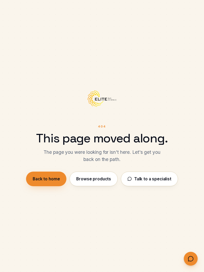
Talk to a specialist (152, 178)
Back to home (46, 178)
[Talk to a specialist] (191, 259)
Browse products (93, 178)
